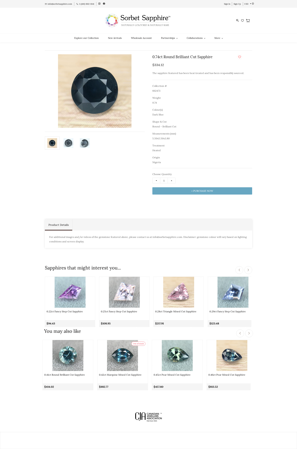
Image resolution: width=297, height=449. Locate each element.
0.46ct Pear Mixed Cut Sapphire (226, 374)
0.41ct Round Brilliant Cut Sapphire (64, 374)
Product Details (58, 225)
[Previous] (239, 270)
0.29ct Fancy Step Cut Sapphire (227, 311)
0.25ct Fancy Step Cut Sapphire (119, 311)
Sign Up (237, 4)
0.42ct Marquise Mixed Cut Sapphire (120, 374)
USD (246, 4)
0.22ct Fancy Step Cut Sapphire (65, 311)
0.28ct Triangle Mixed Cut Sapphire (175, 311)
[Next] (248, 270)
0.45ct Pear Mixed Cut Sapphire (172, 374)
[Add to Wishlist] (239, 57)
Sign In (227, 4)
